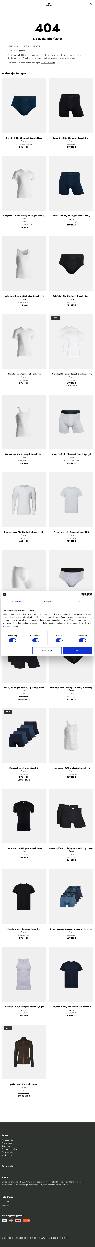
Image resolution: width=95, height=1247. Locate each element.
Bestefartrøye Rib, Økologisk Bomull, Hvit (23, 532)
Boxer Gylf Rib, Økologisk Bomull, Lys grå (71, 454)
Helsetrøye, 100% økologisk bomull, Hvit (71, 768)
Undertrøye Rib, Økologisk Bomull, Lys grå (24, 1006)
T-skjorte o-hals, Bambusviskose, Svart (23, 929)
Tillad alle (77, 651)
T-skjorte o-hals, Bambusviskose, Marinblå (71, 1006)
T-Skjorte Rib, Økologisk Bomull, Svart (24, 848)
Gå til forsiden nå (48, 62)
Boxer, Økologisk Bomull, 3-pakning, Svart (24, 687)
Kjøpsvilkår (6, 1146)
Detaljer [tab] (47, 601)
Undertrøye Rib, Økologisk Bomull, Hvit (23, 454)
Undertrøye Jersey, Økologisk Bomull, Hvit (24, 296)
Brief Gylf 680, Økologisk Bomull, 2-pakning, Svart (71, 689)
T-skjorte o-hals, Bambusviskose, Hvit (71, 532)
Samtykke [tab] (16, 601)
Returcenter (8, 1166)
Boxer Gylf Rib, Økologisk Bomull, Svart (71, 138)
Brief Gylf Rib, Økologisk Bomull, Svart (71, 296)
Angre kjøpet (7, 1143)
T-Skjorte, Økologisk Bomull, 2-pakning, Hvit (71, 374)
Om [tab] (78, 601)
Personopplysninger (10, 1149)
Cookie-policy (7, 1152)
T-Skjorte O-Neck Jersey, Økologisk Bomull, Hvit (24, 217)
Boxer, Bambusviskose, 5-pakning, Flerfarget (71, 929)
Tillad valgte (47, 651)
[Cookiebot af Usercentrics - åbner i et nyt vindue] (81, 594)
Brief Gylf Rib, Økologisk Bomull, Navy (24, 138)
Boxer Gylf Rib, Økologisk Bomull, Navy (71, 215)
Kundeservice (7, 1140)
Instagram (5, 1205)
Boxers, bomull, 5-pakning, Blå (23, 768)
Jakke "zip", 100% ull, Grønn (23, 1084)
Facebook (6, 1201)
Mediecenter (7, 1155)
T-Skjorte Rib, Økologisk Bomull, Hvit (23, 374)
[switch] (35, 640)
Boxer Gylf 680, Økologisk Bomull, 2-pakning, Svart (71, 850)
